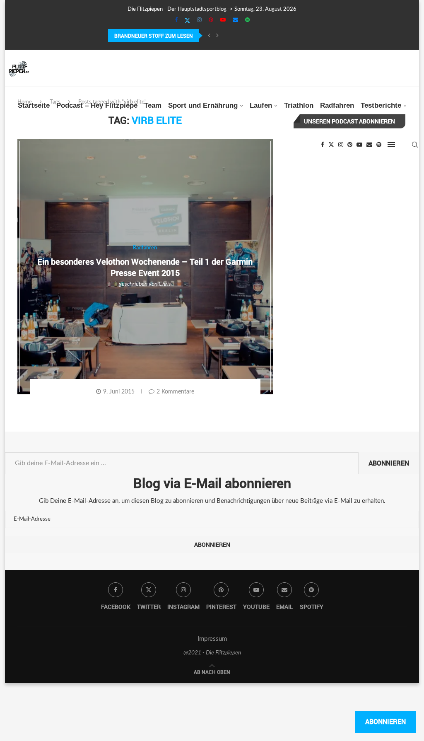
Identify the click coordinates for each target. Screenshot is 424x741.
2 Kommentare (175, 392)
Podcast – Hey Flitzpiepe (96, 105)
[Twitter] (187, 20)
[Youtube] (223, 20)
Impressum (212, 639)
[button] (209, 35)
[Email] (235, 20)
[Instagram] (199, 20)
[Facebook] (176, 20)
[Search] (415, 144)
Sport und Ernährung (203, 105)
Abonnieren (389, 463)
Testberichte (381, 105)
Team (152, 105)
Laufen (261, 105)
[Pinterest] (211, 20)
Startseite (34, 105)
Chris (165, 284)
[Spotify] (247, 20)
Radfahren (337, 105)
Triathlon (298, 105)
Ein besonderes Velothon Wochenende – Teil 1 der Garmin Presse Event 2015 (145, 267)
